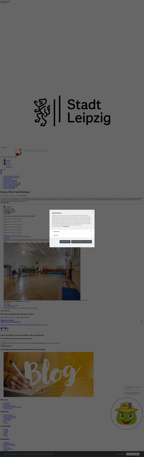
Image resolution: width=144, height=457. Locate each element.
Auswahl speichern (65, 241)
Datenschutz (66, 226)
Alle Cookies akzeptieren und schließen (81, 241)
